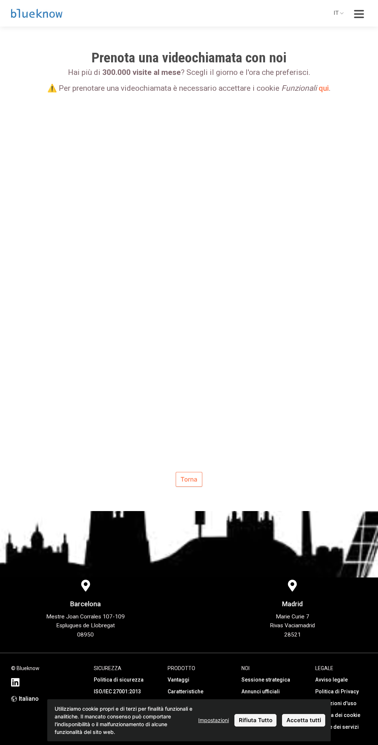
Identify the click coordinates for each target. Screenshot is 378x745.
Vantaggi (178, 680)
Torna (189, 479)
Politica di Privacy (337, 691)
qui (324, 88)
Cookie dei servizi (337, 727)
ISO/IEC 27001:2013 (117, 691)
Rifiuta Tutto (255, 720)
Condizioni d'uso (336, 703)
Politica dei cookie (337, 715)
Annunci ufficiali (260, 691)
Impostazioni (213, 720)
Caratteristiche (185, 691)
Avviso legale (331, 680)
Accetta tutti (303, 720)
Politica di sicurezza (119, 680)
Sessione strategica (265, 680)
